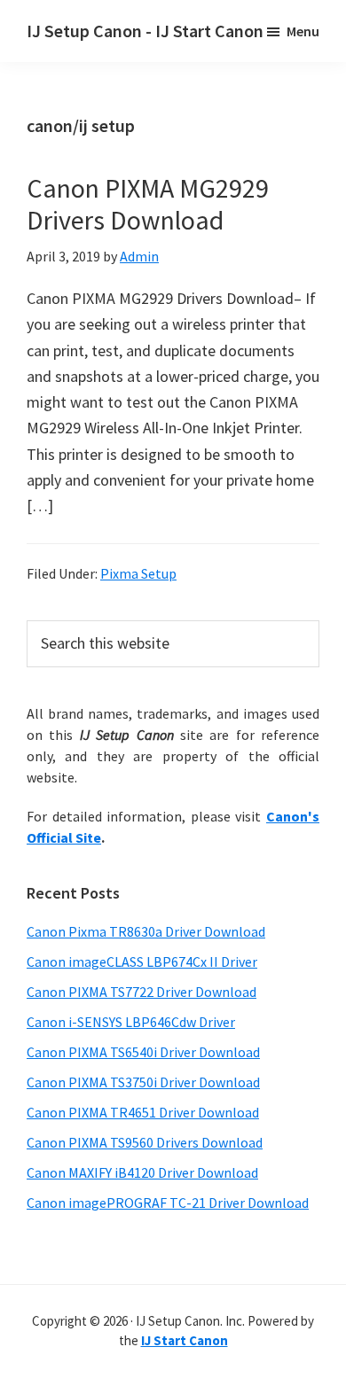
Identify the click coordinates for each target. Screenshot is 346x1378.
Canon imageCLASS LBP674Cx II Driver (142, 961)
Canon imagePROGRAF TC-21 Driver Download (168, 1202)
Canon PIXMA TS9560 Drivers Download (145, 1142)
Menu (303, 31)
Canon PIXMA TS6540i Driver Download (143, 1052)
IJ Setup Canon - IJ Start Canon (145, 30)
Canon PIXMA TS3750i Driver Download (143, 1082)
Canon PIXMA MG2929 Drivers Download (148, 204)
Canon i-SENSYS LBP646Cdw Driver (131, 1022)
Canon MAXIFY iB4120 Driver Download (142, 1172)
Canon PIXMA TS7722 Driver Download (141, 991)
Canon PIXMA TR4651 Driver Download (143, 1112)
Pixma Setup (138, 573)
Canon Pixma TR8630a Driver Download (146, 931)
